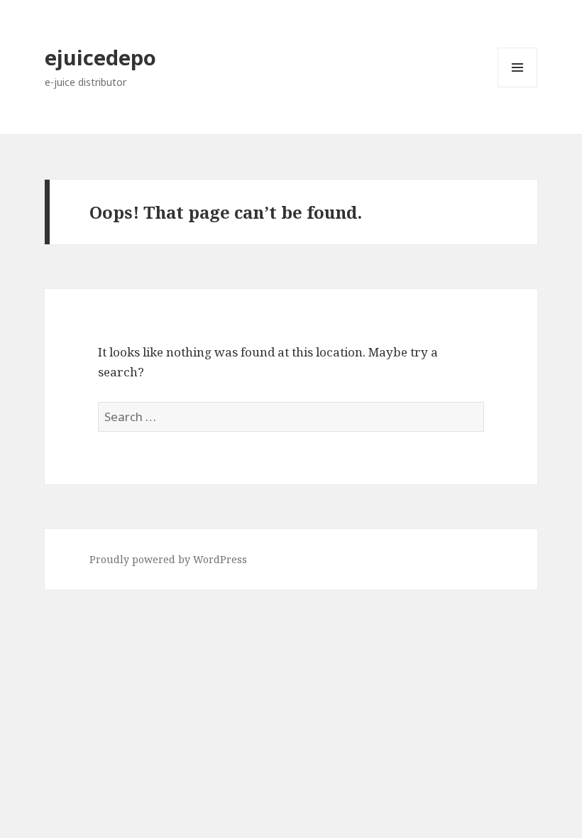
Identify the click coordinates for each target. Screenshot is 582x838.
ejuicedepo (100, 57)
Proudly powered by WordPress (168, 559)
